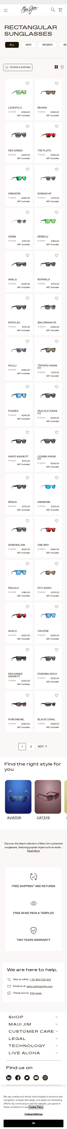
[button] (17, 67)
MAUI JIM (20, 1024)
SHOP (16, 1017)
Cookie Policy (36, 1107)
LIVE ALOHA (24, 1053)
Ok (33, 1123)
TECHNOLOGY (27, 1046)
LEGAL (17, 1039)
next (42, 746)
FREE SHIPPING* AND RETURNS (33, 886)
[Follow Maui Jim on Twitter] (27, 1079)
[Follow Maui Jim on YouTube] (36, 1079)
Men (28, 44)
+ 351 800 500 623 (40, 979)
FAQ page (36, 993)
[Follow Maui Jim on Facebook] (18, 1079)
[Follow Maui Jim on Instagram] (45, 1079)
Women (47, 44)
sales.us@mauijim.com (39, 986)
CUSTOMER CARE (31, 1032)
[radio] (12, 44)
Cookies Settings (33, 1114)
